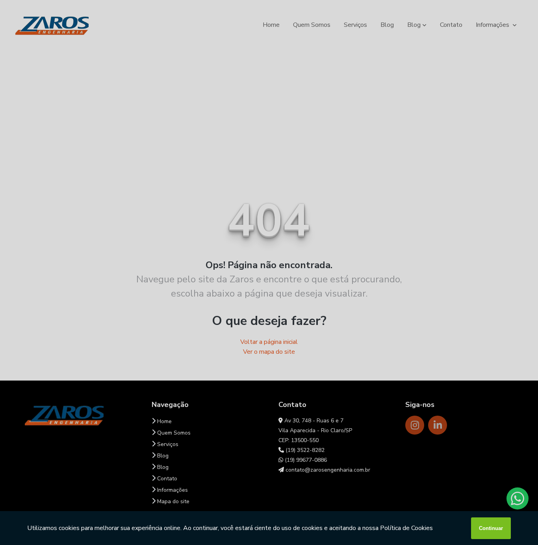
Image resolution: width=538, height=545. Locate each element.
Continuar (491, 528)
